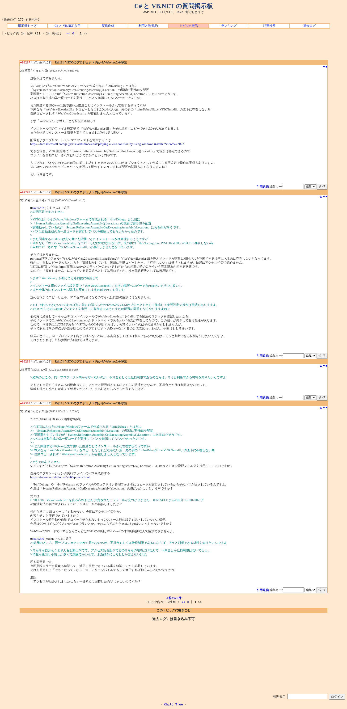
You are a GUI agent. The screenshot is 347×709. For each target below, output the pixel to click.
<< (68, 33)
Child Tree (173, 704)
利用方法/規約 (148, 25)
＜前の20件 (173, 598)
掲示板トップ (27, 25)
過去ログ (309, 25)
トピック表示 (188, 25)
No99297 (38, 208)
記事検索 (269, 25)
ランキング (229, 25)
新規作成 (108, 25)
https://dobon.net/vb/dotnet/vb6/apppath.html (60, 477)
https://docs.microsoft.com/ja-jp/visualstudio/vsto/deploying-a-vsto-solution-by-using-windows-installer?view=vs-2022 (107, 144)
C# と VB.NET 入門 (67, 25)
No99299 (38, 538)
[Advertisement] (173, 49)
